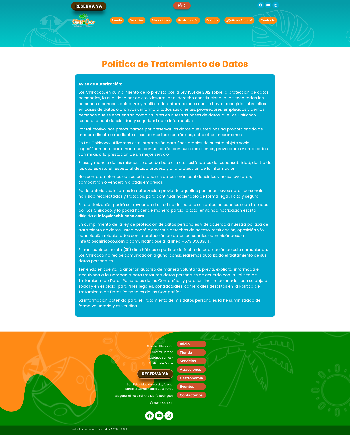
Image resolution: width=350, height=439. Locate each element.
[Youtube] (268, 5)
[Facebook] (260, 5)
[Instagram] (275, 5)
